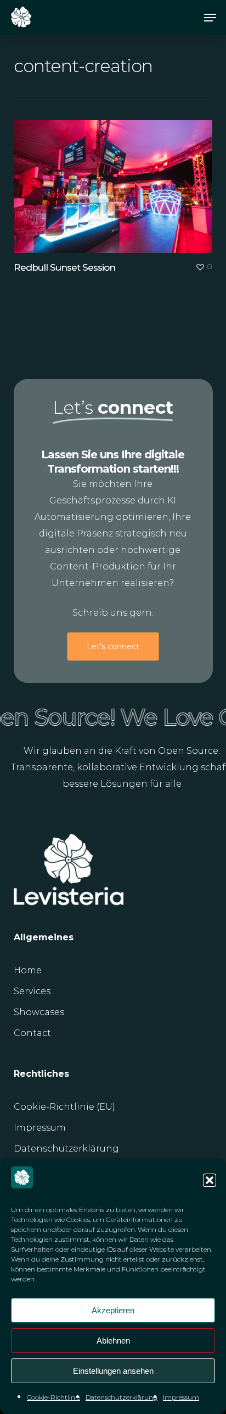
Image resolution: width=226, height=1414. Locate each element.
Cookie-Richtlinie (53, 1397)
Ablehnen (113, 1340)
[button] (209, 1180)
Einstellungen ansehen (113, 1370)
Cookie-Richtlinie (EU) (64, 1106)
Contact (32, 1033)
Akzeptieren (113, 1310)
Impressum (181, 1397)
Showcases (39, 1012)
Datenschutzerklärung (121, 1397)
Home (28, 970)
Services (32, 991)
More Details (116, 178)
